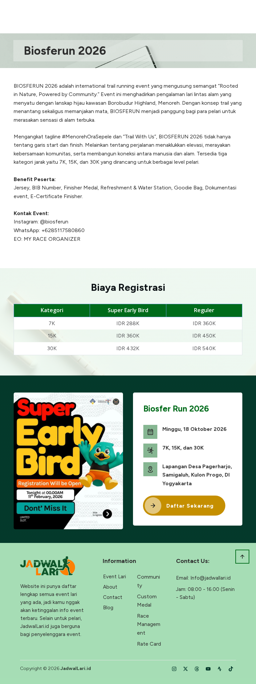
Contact (112, 597)
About (110, 587)
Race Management (148, 624)
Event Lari (114, 577)
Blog (108, 608)
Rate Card (149, 644)
